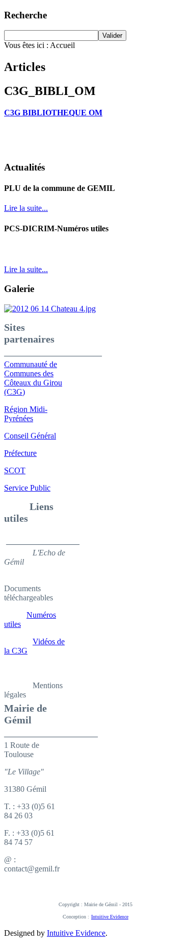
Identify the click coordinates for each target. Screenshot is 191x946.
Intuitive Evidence (109, 916)
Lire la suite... (26, 208)
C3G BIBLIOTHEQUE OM (53, 112)
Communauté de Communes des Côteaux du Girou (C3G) (33, 378)
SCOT (14, 470)
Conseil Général (30, 435)
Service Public (27, 487)
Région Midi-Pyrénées (25, 414)
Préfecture (20, 453)
